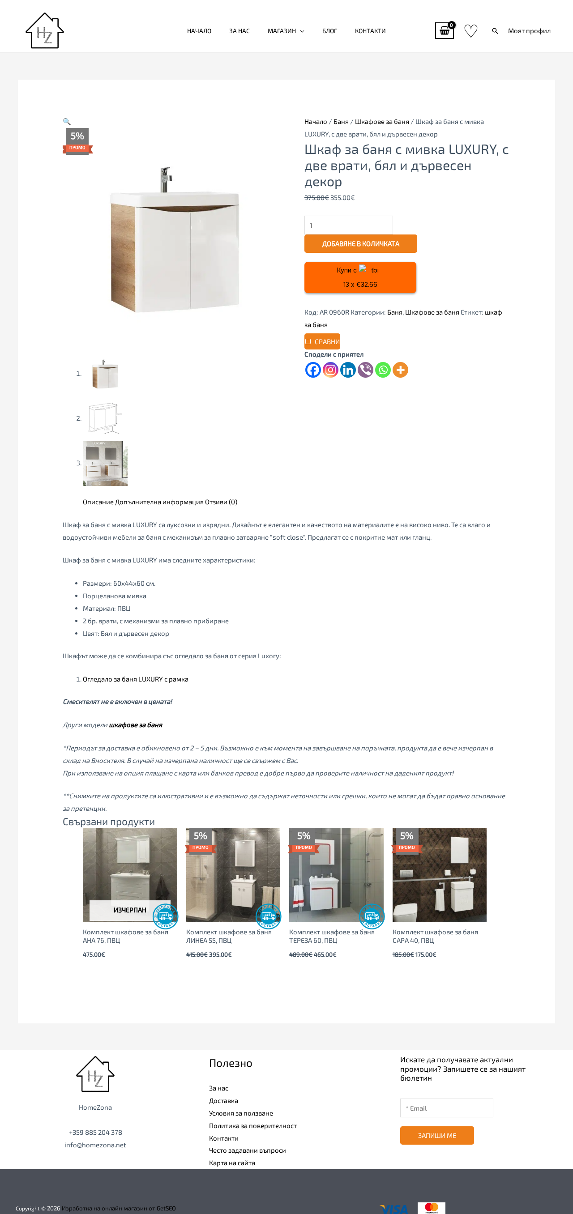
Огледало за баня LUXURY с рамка (135, 679)
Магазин (282, 30)
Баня (341, 121)
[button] (495, 31)
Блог (329, 30)
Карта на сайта (232, 1163)
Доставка (223, 1100)
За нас (239, 30)
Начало (199, 30)
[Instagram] (330, 370)
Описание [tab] (98, 502)
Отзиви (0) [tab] (221, 502)
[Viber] (365, 370)
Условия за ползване (241, 1113)
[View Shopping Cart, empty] (444, 30)
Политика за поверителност (253, 1125)
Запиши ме (437, 1135)
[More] (400, 370)
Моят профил (529, 30)
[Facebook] (313, 370)
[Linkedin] (348, 370)
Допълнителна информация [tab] (159, 502)
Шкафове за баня (382, 121)
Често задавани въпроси (247, 1150)
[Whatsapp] (383, 370)
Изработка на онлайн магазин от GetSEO (119, 1208)
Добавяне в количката (360, 243)
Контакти (370, 30)
